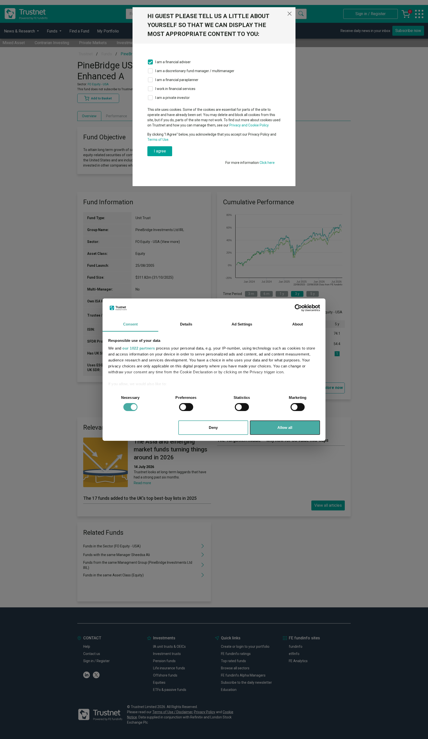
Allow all (284, 427)
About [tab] (297, 324)
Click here (267, 163)
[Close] (290, 14)
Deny (213, 427)
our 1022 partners (138, 348)
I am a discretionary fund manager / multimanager (194, 71)
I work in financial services (175, 89)
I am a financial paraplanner (176, 80)
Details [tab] (186, 324)
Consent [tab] (130, 324)
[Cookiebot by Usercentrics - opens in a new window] (298, 308)
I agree (160, 151)
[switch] (186, 407)
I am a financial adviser (173, 62)
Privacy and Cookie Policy (249, 125)
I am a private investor (172, 98)
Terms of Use (157, 140)
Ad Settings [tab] (242, 324)
